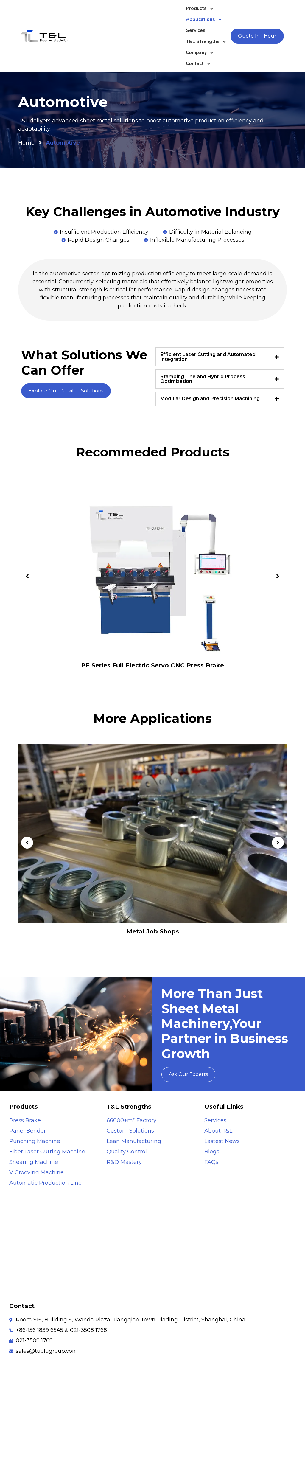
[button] (27, 576)
